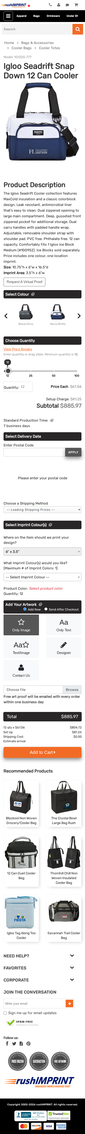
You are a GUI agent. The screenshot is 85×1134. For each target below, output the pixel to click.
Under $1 (72, 15)
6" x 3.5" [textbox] (12, 552)
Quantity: (11, 387)
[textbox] (42, 577)
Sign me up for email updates (32, 1013)
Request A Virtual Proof (24, 282)
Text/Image (21, 648)
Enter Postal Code (19, 445)
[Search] (77, 29)
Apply (73, 452)
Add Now (34, 609)
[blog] (21, 1044)
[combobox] (42, 551)
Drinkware (53, 15)
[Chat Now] (67, 5)
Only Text (63, 625)
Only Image (21, 630)
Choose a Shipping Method (26, 503)
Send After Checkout (63, 609)
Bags (36, 15)
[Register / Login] (58, 5)
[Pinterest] (28, 1044)
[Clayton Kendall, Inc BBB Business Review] (30, 1120)
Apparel (21, 15)
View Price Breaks (18, 349)
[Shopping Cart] (76, 5)
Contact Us (21, 675)
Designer (64, 653)
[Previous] (9, 130)
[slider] (8, 371)
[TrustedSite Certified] (22, 1023)
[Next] (76, 130)
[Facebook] (7, 1044)
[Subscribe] (69, 1003)
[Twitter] (14, 1044)
